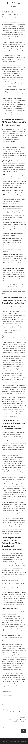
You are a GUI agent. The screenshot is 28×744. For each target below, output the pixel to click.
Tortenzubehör (6, 699)
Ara (3, 727)
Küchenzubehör (6, 691)
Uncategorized (7, 704)
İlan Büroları (14, 3)
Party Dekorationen (7, 695)
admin (23, 17)
